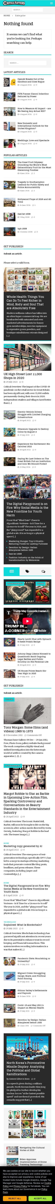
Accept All (40, 1198)
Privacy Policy (20, 1186)
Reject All (15, 1198)
